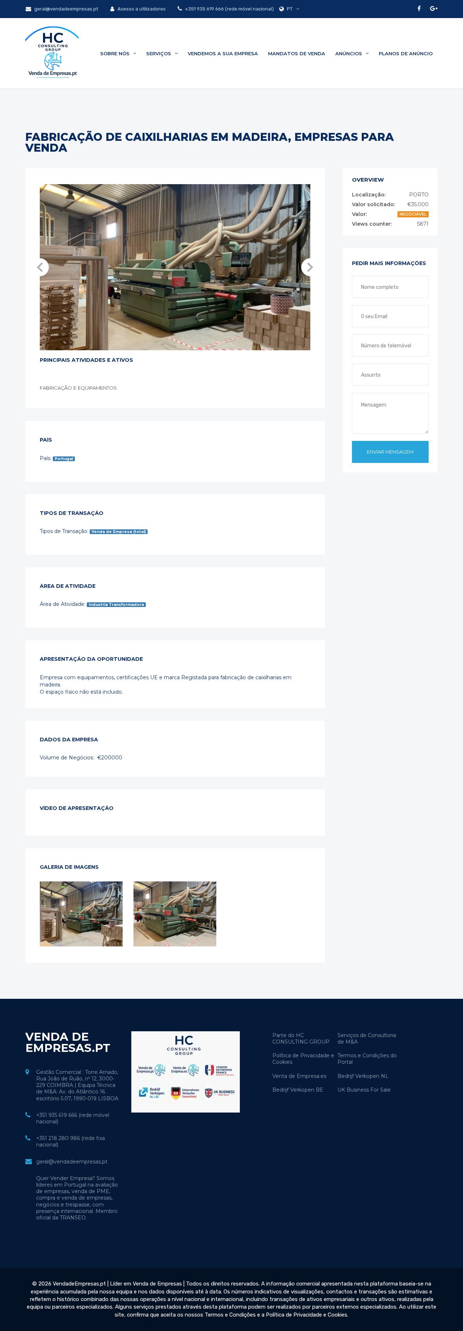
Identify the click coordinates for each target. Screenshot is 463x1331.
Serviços (159, 53)
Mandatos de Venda (296, 53)
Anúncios (349, 53)
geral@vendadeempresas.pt (65, 9)
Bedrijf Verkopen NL (362, 1076)
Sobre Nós (115, 53)
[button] (40, 267)
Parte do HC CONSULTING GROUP (301, 1038)
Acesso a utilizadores (141, 9)
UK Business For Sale (364, 1090)
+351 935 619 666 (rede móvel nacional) (229, 9)
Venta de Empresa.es (299, 1076)
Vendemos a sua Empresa (223, 53)
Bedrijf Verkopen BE (297, 1090)
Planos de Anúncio (406, 53)
